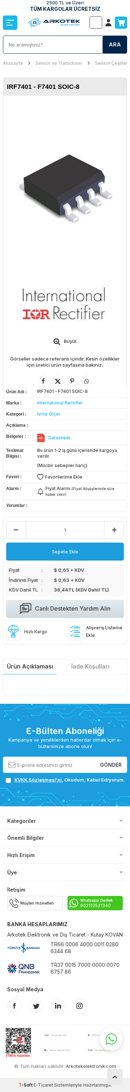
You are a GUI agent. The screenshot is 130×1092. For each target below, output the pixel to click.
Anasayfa (13, 63)
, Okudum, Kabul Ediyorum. (69, 780)
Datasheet (59, 437)
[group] (65, 183)
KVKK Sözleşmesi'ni (38, 780)
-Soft (26, 1085)
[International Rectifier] (65, 302)
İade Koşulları (90, 666)
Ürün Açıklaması (30, 666)
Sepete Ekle (65, 551)
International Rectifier (60, 402)
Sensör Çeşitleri (112, 63)
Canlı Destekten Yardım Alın (72, 608)
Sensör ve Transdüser (58, 63)
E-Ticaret (43, 1085)
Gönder (111, 764)
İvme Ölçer (49, 414)
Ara (115, 44)
